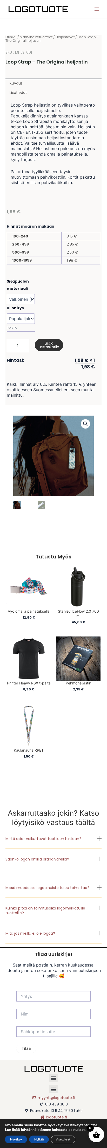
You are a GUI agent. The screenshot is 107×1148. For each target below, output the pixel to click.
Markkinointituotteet (36, 36)
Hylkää (39, 1139)
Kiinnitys (15, 308)
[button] (53, 842)
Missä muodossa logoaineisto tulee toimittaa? (47, 887)
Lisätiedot (18, 92)
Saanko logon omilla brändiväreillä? (37, 859)
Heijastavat (65, 36)
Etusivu (11, 36)
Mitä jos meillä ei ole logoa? (30, 933)
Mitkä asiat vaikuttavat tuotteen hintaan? (43, 838)
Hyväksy (16, 1139)
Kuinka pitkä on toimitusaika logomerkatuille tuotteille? (45, 910)
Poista (12, 328)
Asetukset (63, 1139)
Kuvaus (16, 83)
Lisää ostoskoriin (49, 345)
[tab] (53, 83)
